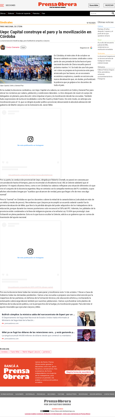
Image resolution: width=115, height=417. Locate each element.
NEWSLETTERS (71, 394)
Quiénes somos (57, 409)
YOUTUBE (61, 394)
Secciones (10, 5)
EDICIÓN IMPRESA (96, 394)
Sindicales (6, 22)
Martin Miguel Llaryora (31, 352)
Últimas (3, 13)
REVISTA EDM (83, 394)
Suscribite (94, 5)
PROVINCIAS (41, 394)
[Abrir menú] (2, 5)
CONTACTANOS (109, 394)
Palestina (36, 13)
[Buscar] (113, 13)
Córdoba (4, 352)
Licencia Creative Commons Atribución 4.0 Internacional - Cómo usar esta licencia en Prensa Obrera (57, 414)
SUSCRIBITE (19, 394)
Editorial (11, 13)
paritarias (46, 352)
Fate (43, 13)
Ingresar (109, 5)
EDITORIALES (30, 394)
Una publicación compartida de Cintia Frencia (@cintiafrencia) (30, 175)
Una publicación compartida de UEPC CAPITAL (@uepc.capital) (30, 287)
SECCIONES (51, 394)
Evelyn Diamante (12, 47)
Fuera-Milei (15, 352)
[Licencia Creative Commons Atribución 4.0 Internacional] (44, 411)
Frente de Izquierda (23, 13)
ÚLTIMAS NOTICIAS (7, 394)
